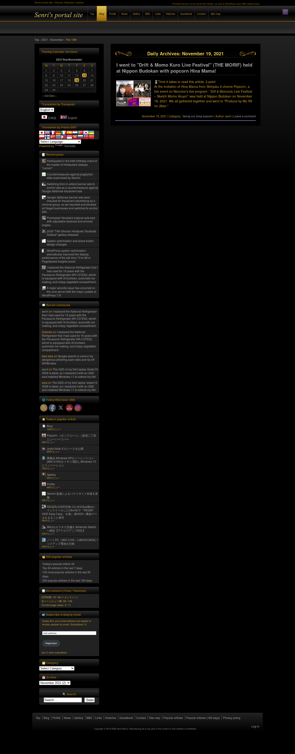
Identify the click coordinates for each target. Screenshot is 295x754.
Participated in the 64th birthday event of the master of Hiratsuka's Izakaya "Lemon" (69, 164)
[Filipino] (63, 137)
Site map (215, 13)
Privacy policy (231, 718)
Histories (170, 13)
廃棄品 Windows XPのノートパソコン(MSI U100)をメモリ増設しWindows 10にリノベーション (69, 461)
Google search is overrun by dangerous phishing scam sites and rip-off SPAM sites (68, 359)
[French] (52, 132)
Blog (101, 13)
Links (158, 13)
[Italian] (63, 132)
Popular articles (173, 718)
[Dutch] (74, 132)
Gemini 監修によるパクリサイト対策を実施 (72, 495)
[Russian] (80, 137)
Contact (201, 13)
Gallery (136, 13)
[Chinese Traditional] (85, 137)
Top (92, 13)
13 (84, 75)
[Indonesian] (69, 137)
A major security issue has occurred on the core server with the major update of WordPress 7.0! (69, 291)
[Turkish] (52, 137)
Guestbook (186, 13)
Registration (51, 643)
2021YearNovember (69, 59)
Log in (255, 726)
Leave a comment (244, 116)
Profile (112, 13)
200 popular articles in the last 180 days (67, 580)
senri (45, 311)
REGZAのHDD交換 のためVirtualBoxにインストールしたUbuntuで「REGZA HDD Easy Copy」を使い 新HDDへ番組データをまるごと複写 (69, 512)
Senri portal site (85, 18)
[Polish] (41, 137)
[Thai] (58, 137)
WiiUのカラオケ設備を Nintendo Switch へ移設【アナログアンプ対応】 (71, 528)
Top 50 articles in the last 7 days (62, 568)
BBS (147, 13)
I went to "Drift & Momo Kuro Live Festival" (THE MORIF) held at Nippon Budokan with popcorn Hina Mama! (184, 68)
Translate (70, 146)
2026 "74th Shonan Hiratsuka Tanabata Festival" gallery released (71, 233)
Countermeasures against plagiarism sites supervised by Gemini (70, 176)
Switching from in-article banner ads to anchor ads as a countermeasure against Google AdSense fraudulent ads (70, 187)
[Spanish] (69, 132)
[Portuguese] (80, 132)
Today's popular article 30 (58, 564)
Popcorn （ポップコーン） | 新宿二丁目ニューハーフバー (71, 437)
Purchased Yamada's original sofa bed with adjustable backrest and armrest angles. (68, 221)
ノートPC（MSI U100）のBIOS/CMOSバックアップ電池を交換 (72, 541)
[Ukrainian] (91, 132)
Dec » (53, 96)
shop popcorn (204, 116)
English (72, 118)
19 (76, 80)
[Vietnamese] (74, 137)
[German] (58, 132)
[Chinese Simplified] (91, 137)
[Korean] (85, 132)
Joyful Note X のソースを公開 (65, 448)
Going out (189, 116)
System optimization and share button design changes (70, 242)
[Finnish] (47, 137)
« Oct (45, 96)
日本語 (52, 118)
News (124, 13)
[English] (47, 132)
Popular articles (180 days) (203, 718)
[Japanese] (41, 132)
